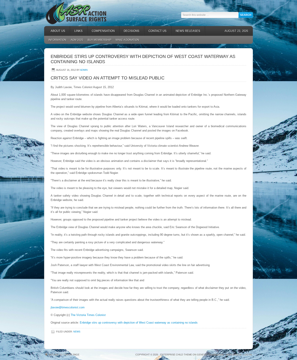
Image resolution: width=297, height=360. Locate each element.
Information (57, 39)
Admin (84, 70)
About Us (55, 31)
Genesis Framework (210, 354)
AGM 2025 (75, 39)
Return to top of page (63, 354)
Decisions (129, 31)
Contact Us (157, 31)
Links (76, 31)
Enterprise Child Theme (176, 354)
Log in (248, 354)
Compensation (101, 31)
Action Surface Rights (83, 13)
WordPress (233, 354)
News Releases (185, 31)
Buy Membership (99, 39)
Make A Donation (127, 39)
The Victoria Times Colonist (88, 315)
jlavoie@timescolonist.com (68, 307)
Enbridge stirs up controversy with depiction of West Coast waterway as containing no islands (139, 322)
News (76, 331)
